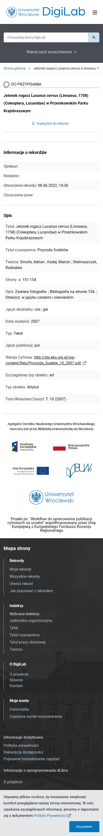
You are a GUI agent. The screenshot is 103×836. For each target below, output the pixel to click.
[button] (93, 37)
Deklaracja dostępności (23, 752)
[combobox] (46, 37)
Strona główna (15, 68)
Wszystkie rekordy (25, 576)
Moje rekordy (20, 569)
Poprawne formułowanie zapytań (32, 759)
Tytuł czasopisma (25, 635)
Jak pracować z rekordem (31, 591)
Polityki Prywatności (50, 815)
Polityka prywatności (21, 745)
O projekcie (19, 674)
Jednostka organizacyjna (31, 620)
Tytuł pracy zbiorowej (28, 642)
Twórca (16, 649)
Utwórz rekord (21, 583)
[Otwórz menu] (94, 12)
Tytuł (14, 628)
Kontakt (16, 686)
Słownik (16, 680)
